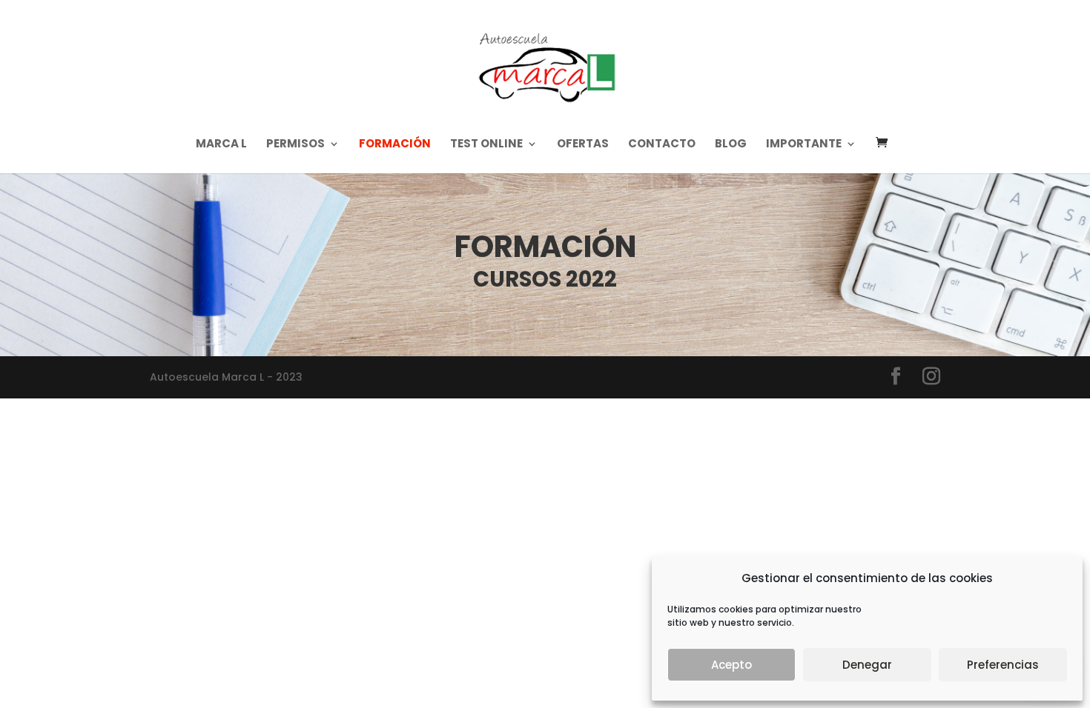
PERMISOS (295, 144)
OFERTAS (583, 144)
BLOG (731, 144)
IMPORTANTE (804, 144)
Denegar (867, 664)
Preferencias (1003, 664)
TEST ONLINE (486, 144)
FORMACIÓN (395, 144)
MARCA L (221, 144)
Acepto (731, 664)
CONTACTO (662, 144)
